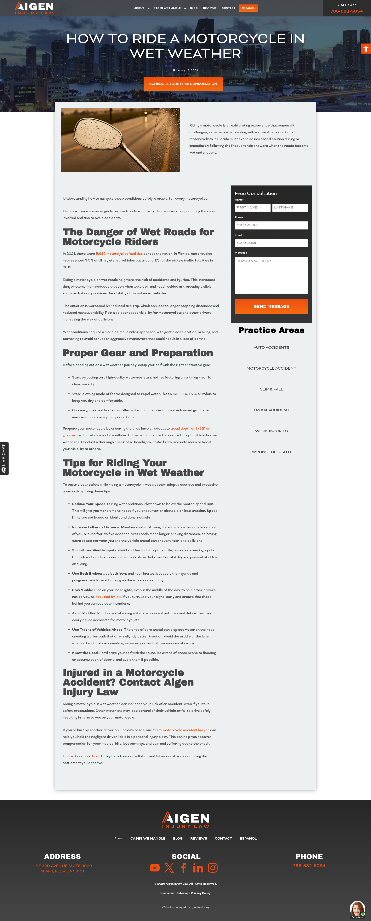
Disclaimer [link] (167, 893)
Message (241, 253)
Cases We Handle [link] (167, 8)
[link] (366, 49)
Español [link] (248, 8)
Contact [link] (228, 8)
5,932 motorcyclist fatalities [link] (119, 253)
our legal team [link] (88, 756)
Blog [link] (194, 8)
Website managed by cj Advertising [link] (185, 907)
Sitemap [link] (183, 893)
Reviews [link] (209, 8)
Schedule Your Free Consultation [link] (183, 84)
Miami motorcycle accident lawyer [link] (180, 730)
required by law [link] (108, 596)
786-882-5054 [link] (347, 11)
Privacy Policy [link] (201, 893)
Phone (240, 217)
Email (239, 235)
